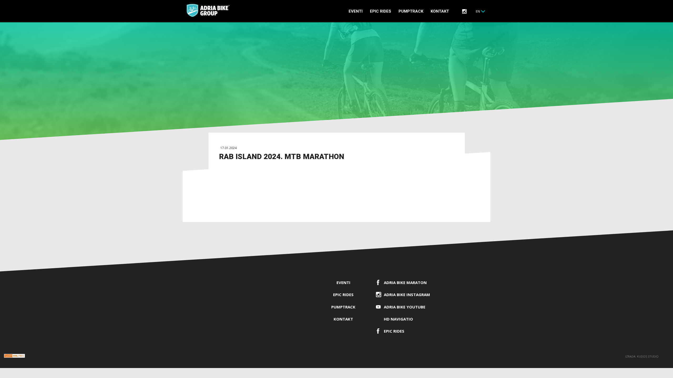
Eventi (356, 11)
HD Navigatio (398, 319)
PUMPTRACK (411, 11)
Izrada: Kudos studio (642, 356)
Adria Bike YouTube (404, 306)
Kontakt (440, 11)
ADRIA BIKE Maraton (405, 282)
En (478, 11)
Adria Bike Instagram (407, 294)
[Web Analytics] (14, 357)
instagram (464, 11)
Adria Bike (208, 10)
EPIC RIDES (380, 11)
